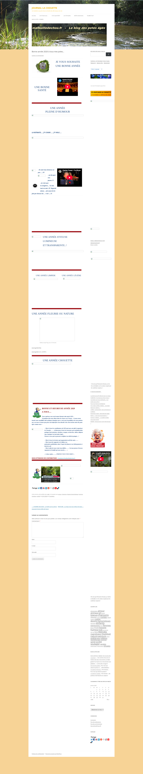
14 (94, 693)
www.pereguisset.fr (95, 243)
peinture (102, 636)
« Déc (92, 699)
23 (100, 695)
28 (94, 697)
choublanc (51, 496)
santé (93, 642)
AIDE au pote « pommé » (38, 19)
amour (59, 494)
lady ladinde (105, 630)
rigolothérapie (95, 640)
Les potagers (67, 15)
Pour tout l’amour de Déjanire (98, 404)
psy (98, 638)
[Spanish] (93, 67)
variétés (103, 644)
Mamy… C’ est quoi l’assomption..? (99, 415)
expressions (95, 625)
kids (100, 630)
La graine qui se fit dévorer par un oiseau (101, 396)
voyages (107, 646)
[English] (96, 67)
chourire (93, 617)
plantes (107, 636)
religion (103, 638)
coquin (109, 617)
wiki (48, 494)
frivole (96, 628)
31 (103, 697)
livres (96, 632)
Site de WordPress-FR (96, 726)
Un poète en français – (96, 669)
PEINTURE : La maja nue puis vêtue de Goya (70, 506)
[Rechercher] (108, 54)
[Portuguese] (99, 67)
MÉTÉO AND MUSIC (78, 15)
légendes (102, 631)
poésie (93, 638)
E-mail (33, 546)
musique (34, 496)
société (38, 496)
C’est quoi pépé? (56, 15)
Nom (33, 539)
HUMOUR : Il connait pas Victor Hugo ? (100, 398)
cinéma (98, 617)
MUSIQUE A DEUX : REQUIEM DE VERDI (100, 413)
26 (108, 695)
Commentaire (36, 521)
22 (97, 695)
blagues (94, 615)
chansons (64, 494)
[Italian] (98, 67)
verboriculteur (94, 646)
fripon (92, 628)
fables (101, 625)
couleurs (93, 619)
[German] (101, 67)
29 (97, 697)
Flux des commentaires (96, 724)
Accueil (34, 15)
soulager (95, 643)
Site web (34, 552)
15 (97, 693)
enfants (100, 623)
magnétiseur (96, 634)
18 (106, 693)
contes (103, 617)
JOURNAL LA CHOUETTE (44, 7)
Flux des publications (96, 722)
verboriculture (100, 646)
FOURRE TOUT (90, 15)
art (100, 613)
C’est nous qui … (43, 15)
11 (106, 691)
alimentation (94, 611)
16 (100, 693)
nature (94, 636)
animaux (95, 612)
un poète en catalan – (96, 673)
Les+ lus (92, 632)
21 (94, 695)
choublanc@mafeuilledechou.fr (66, 458)
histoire (102, 627)
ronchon (104, 640)
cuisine (97, 619)
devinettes (93, 623)
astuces (103, 613)
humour (81, 494)
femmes (107, 625)
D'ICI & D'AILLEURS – (96, 665)
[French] (94, 67)
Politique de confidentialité (38, 754)
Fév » (108, 699)
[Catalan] (91, 67)
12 (108, 691)
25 (106, 695)
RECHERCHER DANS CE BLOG (98, 51)
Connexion (93, 720)
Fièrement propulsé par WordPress (53, 754)
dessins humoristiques (72, 494)
